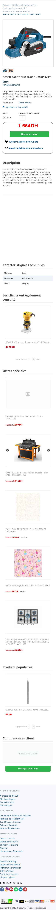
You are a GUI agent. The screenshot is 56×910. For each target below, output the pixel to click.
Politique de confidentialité (12, 818)
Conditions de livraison (10, 822)
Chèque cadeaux (7, 877)
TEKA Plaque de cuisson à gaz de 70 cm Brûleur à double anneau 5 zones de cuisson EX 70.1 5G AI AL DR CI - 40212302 (27, 641)
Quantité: (7, 117)
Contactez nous (7, 802)
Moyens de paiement (9, 828)
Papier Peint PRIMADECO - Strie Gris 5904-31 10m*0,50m (26, 530)
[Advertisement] (28, 226)
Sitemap (3, 848)
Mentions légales (7, 799)
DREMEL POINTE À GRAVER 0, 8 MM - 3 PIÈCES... (27, 710)
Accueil (6, 5)
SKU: (5, 113)
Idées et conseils (7, 838)
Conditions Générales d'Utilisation (15, 815)
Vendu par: (8, 102)
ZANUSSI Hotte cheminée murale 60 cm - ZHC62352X (24, 417)
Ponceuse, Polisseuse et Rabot (16, 11)
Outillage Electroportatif (14, 8)
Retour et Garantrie (9, 825)
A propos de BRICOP (9, 796)
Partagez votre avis (11, 84)
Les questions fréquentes (11, 851)
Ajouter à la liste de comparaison (26, 148)
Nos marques (6, 805)
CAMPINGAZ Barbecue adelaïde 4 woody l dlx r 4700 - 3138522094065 (27, 474)
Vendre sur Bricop (8, 861)
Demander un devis (9, 841)
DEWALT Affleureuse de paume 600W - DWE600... (28, 342)
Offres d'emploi (7, 871)
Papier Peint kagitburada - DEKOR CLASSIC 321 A (28, 585)
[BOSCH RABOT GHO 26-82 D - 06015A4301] (28, 43)
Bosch (5, 81)
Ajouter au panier (29, 134)
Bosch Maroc (25, 102)
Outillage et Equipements (24, 5)
